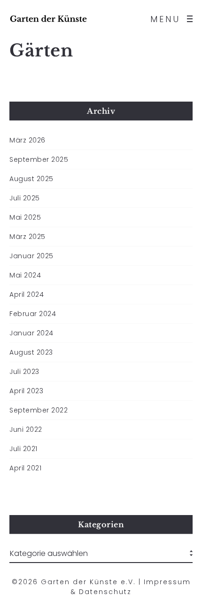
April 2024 (26, 294)
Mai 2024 (25, 275)
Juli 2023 (24, 371)
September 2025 (38, 159)
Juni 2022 (25, 429)
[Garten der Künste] (48, 19)
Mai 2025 (25, 217)
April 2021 (25, 468)
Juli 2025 (24, 198)
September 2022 (38, 410)
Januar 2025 (31, 256)
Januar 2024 (31, 333)
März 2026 (27, 140)
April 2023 (26, 391)
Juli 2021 (23, 448)
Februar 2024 (32, 313)
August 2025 (31, 178)
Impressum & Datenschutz (130, 586)
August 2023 (31, 352)
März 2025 (27, 236)
